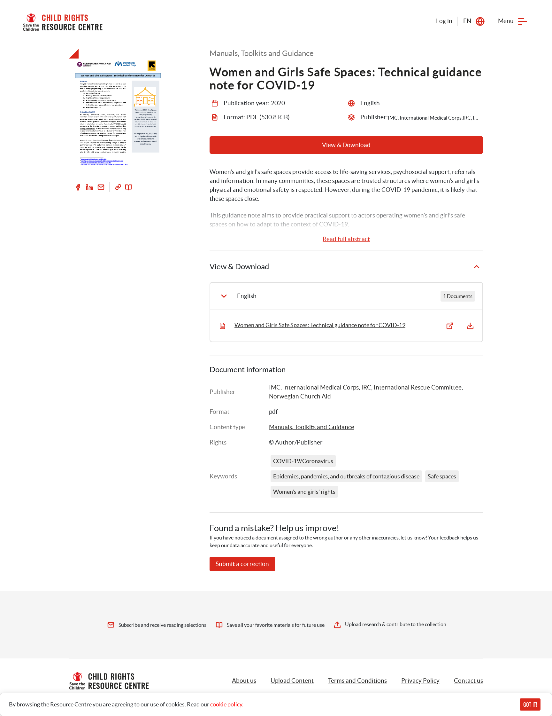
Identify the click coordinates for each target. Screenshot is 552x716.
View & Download (346, 145)
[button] (292, 680)
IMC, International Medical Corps (314, 387)
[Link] (118, 187)
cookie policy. (226, 704)
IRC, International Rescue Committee (411, 387)
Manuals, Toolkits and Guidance (311, 427)
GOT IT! (530, 704)
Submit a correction (242, 564)
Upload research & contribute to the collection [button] (395, 624)
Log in (444, 21)
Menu (506, 21)
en (467, 21)
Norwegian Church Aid (300, 396)
